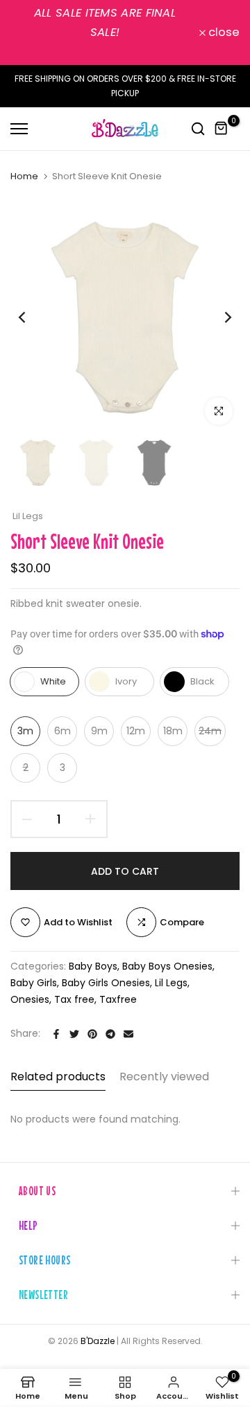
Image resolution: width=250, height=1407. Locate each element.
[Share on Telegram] (110, 1034)
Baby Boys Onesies (167, 966)
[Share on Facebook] (56, 1034)
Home (24, 176)
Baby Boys (93, 966)
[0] (221, 128)
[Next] (219, 318)
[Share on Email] (128, 1034)
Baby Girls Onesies (106, 983)
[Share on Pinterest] (92, 1034)
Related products (58, 1076)
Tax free (74, 999)
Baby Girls (33, 983)
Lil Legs (27, 516)
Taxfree (118, 999)
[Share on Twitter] (74, 1034)
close (223, 33)
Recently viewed (164, 1076)
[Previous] (31, 318)
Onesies (29, 999)
